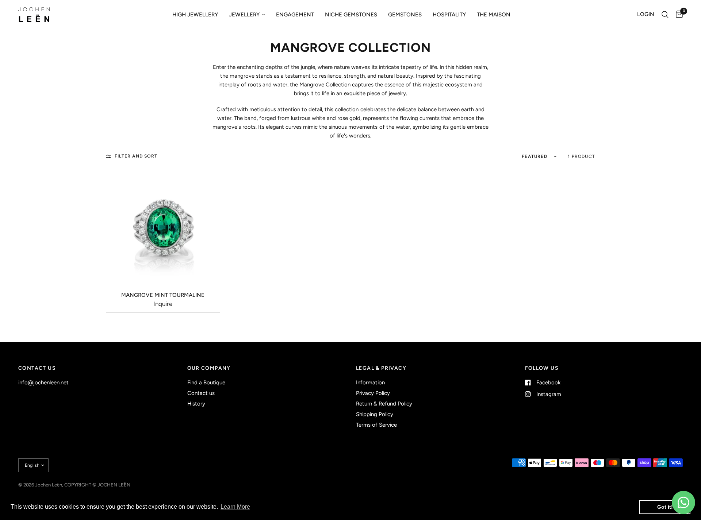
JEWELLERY (244, 14)
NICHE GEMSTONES (351, 14)
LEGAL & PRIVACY (381, 368)
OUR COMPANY (209, 368)
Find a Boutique (206, 382)
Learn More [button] (235, 507)
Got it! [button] (665, 507)
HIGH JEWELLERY (195, 14)
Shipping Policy (374, 414)
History (196, 403)
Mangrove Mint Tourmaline (162, 295)
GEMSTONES (405, 14)
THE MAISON (493, 14)
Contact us (201, 393)
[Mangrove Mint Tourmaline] (163, 227)
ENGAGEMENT (295, 14)
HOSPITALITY (449, 14)
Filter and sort (136, 156)
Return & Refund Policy (384, 403)
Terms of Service (376, 425)
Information (370, 382)
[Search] (665, 14)
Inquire (162, 304)
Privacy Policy (373, 393)
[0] (677, 14)
